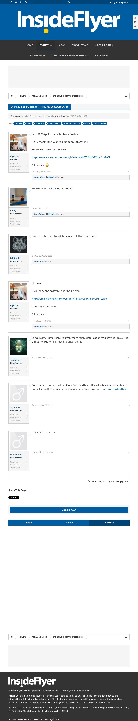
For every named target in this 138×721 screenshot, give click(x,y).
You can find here (117, 389)
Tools (69, 522)
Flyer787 (69, 116)
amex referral (54, 123)
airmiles (19, 123)
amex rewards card (72, 123)
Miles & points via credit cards (39, 116)
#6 (129, 405)
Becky (13, 210)
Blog (28, 522)
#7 (129, 452)
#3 (129, 256)
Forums (109, 522)
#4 (129, 321)
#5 (129, 357)
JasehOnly (38, 177)
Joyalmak (15, 407)
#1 (129, 171)
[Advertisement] (69, 552)
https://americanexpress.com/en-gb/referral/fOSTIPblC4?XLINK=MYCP (71, 157)
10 (26, 462)
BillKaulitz (51, 177)
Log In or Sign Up (119, 2)
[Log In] (135, 26)
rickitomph (16, 454)
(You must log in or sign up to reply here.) (109, 481)
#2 (129, 208)
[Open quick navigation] (126, 96)
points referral (100, 123)
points (87, 123)
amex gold (40, 123)
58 (26, 164)
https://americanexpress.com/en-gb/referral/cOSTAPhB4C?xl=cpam (69, 298)
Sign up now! (69, 509)
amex (29, 123)
